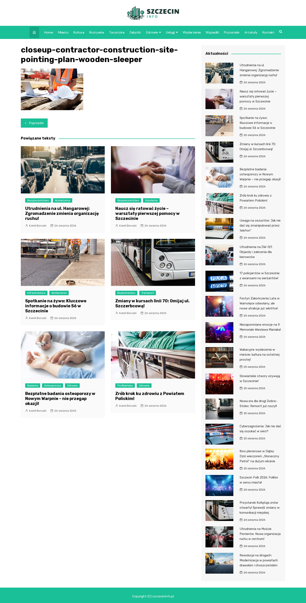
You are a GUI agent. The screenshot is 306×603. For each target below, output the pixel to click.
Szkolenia (151, 200)
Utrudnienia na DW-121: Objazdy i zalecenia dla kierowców (256, 252)
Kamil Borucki (37, 225)
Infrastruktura (36, 292)
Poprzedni (36, 123)
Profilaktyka (125, 385)
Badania (32, 385)
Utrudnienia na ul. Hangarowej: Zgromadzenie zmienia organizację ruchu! (62, 213)
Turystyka (116, 32)
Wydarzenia (192, 32)
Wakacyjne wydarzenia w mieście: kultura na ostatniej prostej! (260, 354)
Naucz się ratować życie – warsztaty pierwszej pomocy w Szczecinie (147, 213)
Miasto (63, 32)
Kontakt (268, 32)
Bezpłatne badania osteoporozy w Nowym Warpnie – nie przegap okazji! (60, 398)
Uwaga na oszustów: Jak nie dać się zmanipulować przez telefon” (260, 225)
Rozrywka (96, 32)
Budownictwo (126, 292)
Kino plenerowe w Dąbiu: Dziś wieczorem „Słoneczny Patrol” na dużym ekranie (259, 456)
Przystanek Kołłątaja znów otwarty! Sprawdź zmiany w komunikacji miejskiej (260, 508)
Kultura (78, 32)
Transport (147, 292)
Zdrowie (152, 32)
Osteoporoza (52, 385)
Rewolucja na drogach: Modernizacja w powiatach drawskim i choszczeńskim (259, 560)
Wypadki (212, 32)
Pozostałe (231, 32)
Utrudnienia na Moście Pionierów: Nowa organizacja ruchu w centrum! (260, 534)
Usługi (170, 32)
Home (48, 32)
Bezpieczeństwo (38, 200)
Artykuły (250, 32)
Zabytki (135, 32)
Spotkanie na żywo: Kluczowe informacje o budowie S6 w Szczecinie (55, 305)
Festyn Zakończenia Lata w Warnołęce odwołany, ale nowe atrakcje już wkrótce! (260, 303)
